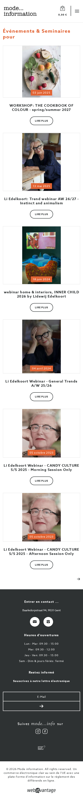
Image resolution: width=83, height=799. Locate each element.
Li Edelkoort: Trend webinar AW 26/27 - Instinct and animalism (41, 201)
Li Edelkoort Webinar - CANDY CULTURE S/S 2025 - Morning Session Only (41, 467)
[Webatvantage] (41, 790)
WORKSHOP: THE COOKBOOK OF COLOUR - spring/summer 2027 (41, 107)
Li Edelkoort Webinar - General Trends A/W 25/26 (41, 383)
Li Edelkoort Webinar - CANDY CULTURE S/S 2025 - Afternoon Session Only (41, 551)
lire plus (41, 120)
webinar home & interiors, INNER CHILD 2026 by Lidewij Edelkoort (41, 294)
